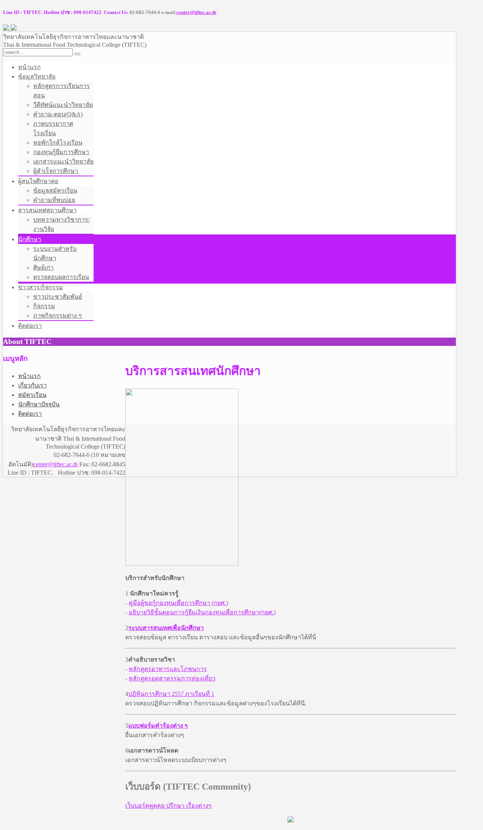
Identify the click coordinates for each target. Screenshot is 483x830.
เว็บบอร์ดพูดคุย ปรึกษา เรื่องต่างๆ (168, 805)
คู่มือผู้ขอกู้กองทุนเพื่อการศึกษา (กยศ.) (178, 603)
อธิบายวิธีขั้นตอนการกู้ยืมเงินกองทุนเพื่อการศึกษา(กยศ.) (202, 612)
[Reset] (77, 54)
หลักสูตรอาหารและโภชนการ (168, 669)
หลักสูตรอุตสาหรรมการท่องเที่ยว (172, 678)
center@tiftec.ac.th (196, 12)
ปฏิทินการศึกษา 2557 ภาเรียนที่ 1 (171, 694)
